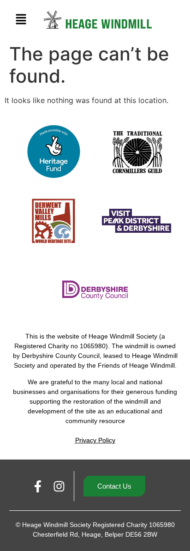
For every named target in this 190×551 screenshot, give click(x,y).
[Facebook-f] (38, 486)
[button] (21, 20)
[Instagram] (59, 486)
